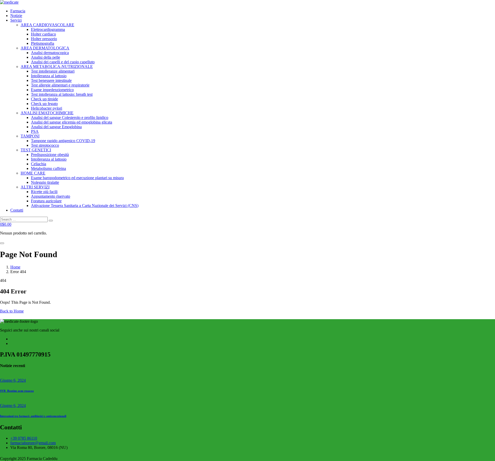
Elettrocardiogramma (48, 29)
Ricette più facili (44, 191)
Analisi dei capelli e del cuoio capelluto (63, 62)
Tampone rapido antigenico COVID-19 (63, 140)
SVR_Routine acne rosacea (17, 390)
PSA (35, 131)
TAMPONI (30, 136)
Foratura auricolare (46, 201)
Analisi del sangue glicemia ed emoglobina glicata (71, 122)
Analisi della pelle (45, 57)
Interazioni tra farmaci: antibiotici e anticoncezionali (33, 415)
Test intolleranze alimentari (53, 71)
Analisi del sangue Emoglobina (56, 127)
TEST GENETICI (36, 150)
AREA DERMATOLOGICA (45, 48)
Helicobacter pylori (46, 108)
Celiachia (38, 164)
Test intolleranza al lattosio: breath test (62, 94)
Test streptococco (45, 145)
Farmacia (17, 11)
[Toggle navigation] (2, 243)
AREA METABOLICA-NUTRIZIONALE (57, 66)
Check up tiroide (44, 99)
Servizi (16, 20)
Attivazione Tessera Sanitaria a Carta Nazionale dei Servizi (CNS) (84, 205)
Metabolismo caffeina (48, 168)
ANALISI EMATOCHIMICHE (47, 113)
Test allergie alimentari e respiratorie (60, 85)
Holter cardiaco (43, 34)
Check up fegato (44, 103)
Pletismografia (42, 43)
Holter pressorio (44, 39)
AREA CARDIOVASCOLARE (47, 25)
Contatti (16, 210)
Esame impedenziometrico (52, 90)
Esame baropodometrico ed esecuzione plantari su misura (77, 178)
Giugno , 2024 (13, 380)
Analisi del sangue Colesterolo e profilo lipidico (69, 117)
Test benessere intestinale (51, 80)
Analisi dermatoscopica (50, 52)
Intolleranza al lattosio (49, 76)
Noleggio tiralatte (45, 182)
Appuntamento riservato (50, 196)
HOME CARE (33, 173)
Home (15, 267)
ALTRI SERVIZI (35, 187)
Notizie (16, 15)
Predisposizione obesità (50, 154)
